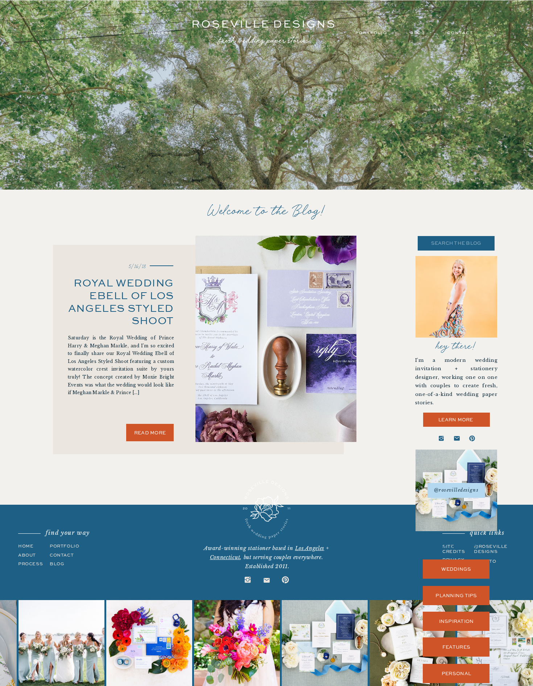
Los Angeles (310, 548)
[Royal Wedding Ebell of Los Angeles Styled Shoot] (275, 339)
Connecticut (225, 557)
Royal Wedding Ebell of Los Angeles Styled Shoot (121, 301)
